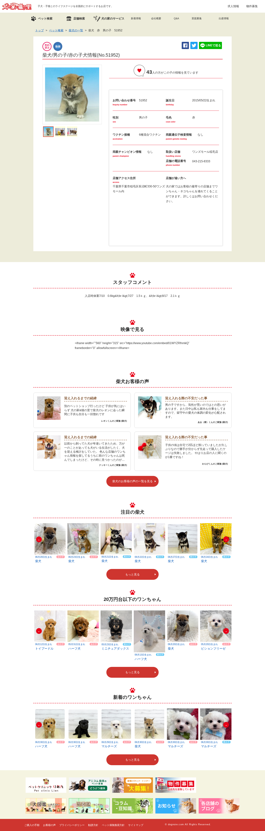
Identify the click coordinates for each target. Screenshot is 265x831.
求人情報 (233, 6)
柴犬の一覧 (76, 30)
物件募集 (252, 6)
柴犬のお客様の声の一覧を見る (132, 481)
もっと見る (132, 574)
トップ (39, 30)
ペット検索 (56, 30)
